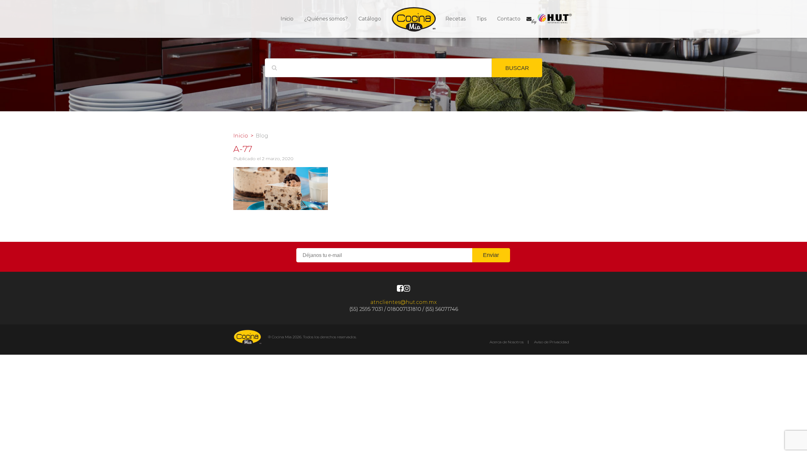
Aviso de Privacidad (551, 342)
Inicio (287, 19)
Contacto (508, 19)
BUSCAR (517, 68)
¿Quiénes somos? (326, 19)
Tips (481, 19)
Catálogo (369, 19)
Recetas (455, 19)
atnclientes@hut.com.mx (403, 302)
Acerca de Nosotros (507, 342)
